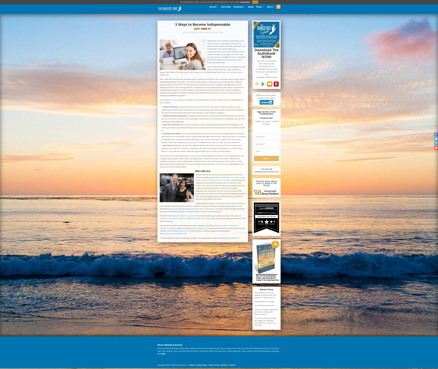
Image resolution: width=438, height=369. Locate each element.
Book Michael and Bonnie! (264, 306)
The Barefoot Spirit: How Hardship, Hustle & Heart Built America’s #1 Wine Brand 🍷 (265, 296)
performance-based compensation (202, 209)
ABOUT (270, 7)
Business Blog (217, 32)
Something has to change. (264, 302)
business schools (222, 225)
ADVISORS (226, 7)
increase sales (195, 156)
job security (172, 100)
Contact (232, 366)
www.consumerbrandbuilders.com (174, 234)
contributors (200, 228)
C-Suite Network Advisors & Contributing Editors (184, 231)
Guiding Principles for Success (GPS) (185, 216)
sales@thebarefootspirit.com (229, 238)
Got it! (255, 2)
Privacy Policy (201, 366)
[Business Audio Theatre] (266, 95)
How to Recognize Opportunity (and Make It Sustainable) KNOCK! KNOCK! (266, 312)
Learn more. (245, 2)
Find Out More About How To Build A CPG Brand (266, 184)
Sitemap (224, 366)
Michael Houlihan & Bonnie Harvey (198, 32)
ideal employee (212, 43)
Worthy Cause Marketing (177, 209)
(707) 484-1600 (266, 170)
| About (191, 366)
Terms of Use (213, 366)
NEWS (251, 7)
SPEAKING (238, 7)
